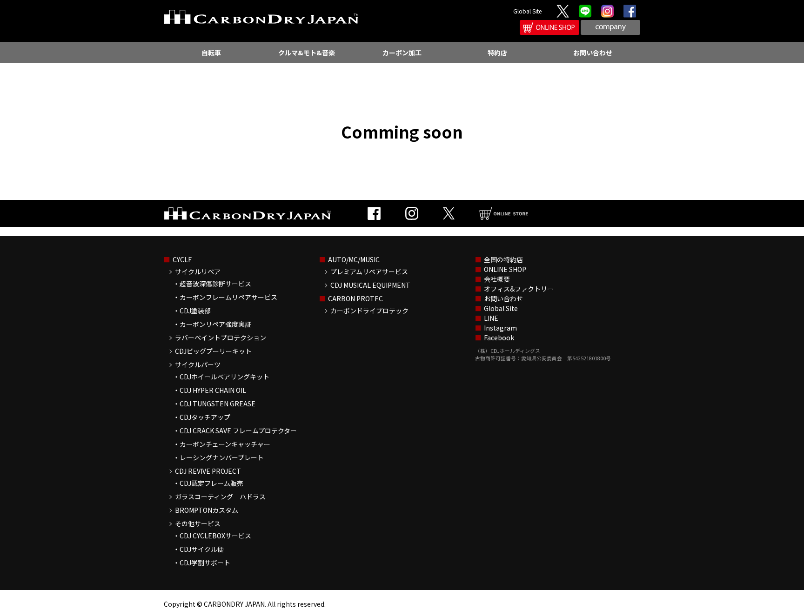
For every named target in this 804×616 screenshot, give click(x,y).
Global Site (527, 11)
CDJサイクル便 (202, 549)
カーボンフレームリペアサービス (228, 297)
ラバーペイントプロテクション (220, 337)
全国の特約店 (503, 259)
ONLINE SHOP (505, 269)
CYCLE (182, 259)
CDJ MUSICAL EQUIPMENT (370, 285)
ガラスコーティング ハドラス (220, 496)
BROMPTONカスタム (206, 510)
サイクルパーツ (198, 364)
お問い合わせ (503, 298)
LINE (491, 318)
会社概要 (497, 279)
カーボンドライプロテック (369, 310)
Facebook (499, 337)
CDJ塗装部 (195, 310)
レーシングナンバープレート (222, 457)
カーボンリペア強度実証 (215, 324)
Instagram (500, 327)
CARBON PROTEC (355, 298)
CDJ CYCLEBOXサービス (215, 535)
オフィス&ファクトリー (519, 288)
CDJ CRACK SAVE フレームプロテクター (238, 430)
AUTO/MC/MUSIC (354, 259)
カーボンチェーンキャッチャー (225, 444)
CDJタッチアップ (205, 417)
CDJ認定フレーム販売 (211, 483)
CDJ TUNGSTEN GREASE (217, 403)
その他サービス (198, 523)
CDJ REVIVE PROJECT (208, 471)
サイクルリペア (198, 271)
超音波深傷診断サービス (215, 283)
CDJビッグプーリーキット (213, 351)
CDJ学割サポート (205, 562)
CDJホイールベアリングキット (224, 376)
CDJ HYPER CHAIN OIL (213, 390)
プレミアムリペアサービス (369, 271)
